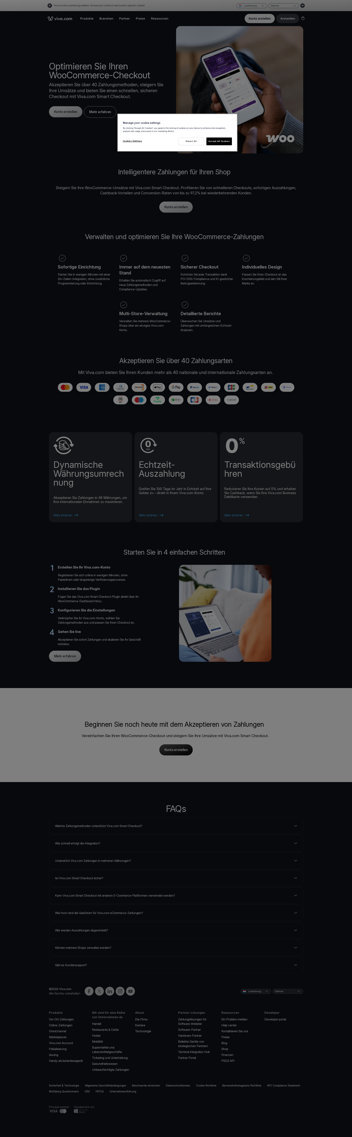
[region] (177, 133)
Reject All (191, 141)
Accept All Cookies (219, 141)
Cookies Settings (132, 141)
